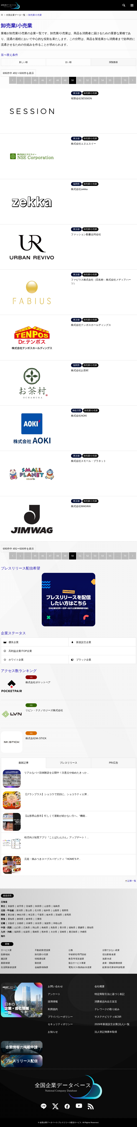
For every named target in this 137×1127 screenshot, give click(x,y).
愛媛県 (81, 927)
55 (110, 80)
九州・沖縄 (6, 932)
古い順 (68, 62)
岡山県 (35, 927)
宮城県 (29, 906)
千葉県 (40, 914)
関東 (3, 914)
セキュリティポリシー (60, 1024)
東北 (3, 906)
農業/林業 (5, 963)
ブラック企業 (83, 659)
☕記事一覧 (130, 881)
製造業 (38, 963)
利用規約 (53, 1009)
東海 (3, 919)
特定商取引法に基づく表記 (110, 994)
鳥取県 (54, 927)
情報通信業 (40, 958)
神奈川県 (21, 914)
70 (125, 80)
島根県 (45, 927)
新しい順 (23, 62)
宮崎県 (63, 932)
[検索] (123, 5)
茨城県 (58, 914)
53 (95, 80)
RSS (92, 1107)
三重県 (38, 919)
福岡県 (17, 932)
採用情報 (53, 1001)
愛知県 (11, 919)
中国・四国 (6, 927)
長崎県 (35, 932)
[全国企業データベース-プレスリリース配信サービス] (10, 5)
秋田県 (38, 906)
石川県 (38, 910)
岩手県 (20, 906)
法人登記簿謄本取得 (106, 1031)
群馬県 (68, 914)
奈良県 (38, 923)
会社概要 (100, 986)
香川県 (63, 927)
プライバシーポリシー (60, 1016)
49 (65, 80)
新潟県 (19, 910)
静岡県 (20, 919)
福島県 (56, 906)
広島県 (26, 927)
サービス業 (6, 950)
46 (42, 80)
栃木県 (49, 914)
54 (102, 80)
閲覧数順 (113, 62)
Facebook (68, 1107)
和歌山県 (57, 923)
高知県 (90, 927)
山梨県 (56, 910)
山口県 (17, 927)
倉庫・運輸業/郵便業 (112, 963)
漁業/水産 (106, 958)
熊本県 (45, 932)
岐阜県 (29, 919)
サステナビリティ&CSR (108, 1016)
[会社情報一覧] (21, 1000)
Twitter (56, 1107)
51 (80, 80)
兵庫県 (29, 923)
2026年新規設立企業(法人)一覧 (112, 1024)
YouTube (80, 1107)
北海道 (4, 902)
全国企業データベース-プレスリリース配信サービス (60, 1122)
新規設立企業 (83, 642)
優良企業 (14, 642)
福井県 (47, 910)
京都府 (20, 923)
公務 (70, 950)
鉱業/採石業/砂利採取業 (113, 967)
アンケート (54, 994)
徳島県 (72, 927)
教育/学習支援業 (76, 958)
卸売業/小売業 (41, 954)
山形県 (47, 906)
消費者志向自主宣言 (106, 1001)
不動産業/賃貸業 (42, 950)
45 (35, 80)
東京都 (11, 914)
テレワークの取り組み (107, 1009)
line (44, 1107)
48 (57, 80)
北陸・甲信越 (7, 910)
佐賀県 (26, 932)
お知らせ (53, 1031)
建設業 (4, 958)
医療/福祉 (5, 954)
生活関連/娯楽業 (8, 967)
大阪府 (11, 923)
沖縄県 (83, 932)
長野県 (65, 910)
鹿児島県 (73, 932)
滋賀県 (47, 923)
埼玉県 (31, 914)
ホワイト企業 (16, 659)
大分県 (54, 932)
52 (87, 80)
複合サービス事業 (77, 963)
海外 (3, 936)
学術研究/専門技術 (77, 954)
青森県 (11, 906)
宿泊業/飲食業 (109, 954)
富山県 (29, 910)
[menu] (131, 5)
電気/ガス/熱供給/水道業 (80, 967)
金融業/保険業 (41, 967)
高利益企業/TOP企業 (20, 650)
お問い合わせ (55, 986)
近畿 (3, 923)
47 (50, 80)
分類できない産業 (111, 950)
